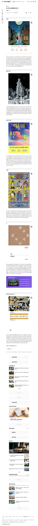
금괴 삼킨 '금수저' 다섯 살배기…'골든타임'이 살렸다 (21, 373)
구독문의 (16, 516)
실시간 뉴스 (14, 1)
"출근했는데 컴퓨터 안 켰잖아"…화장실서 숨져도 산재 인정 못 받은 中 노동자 (25, 283)
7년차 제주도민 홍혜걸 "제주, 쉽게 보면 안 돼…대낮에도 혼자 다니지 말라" (21, 386)
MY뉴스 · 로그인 (29, 1)
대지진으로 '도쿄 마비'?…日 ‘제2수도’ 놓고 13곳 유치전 (21, 493)
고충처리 (32, 516)
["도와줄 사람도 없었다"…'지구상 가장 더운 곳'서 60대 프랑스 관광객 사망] (26, 466)
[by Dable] (27, 475)
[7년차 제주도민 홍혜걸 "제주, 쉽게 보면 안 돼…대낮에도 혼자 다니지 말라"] (11, 387)
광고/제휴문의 (6, 516)
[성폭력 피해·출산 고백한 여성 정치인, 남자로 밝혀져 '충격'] (12, 503)
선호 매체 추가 (16, 12)
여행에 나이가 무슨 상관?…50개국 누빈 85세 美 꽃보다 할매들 (21, 377)
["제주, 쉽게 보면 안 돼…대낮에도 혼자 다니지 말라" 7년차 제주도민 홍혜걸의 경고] (26, 457)
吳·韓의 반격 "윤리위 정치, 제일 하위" (21, 497)
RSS (21, 516)
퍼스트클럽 (13, 516)
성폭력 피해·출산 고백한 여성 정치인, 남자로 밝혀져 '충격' (21, 369)
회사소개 (3, 516)
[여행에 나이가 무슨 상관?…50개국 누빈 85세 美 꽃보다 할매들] (11, 378)
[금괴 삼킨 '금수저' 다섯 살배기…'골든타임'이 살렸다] (11, 374)
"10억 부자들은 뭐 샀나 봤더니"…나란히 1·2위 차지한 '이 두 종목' (25, 279)
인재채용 (10, 516)
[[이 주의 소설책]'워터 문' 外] (19, 36)
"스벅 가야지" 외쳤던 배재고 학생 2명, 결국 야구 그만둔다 (22, 381)
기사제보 (19, 516)
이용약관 (29, 516)
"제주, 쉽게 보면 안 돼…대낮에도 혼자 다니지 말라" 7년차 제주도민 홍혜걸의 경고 (25, 285)
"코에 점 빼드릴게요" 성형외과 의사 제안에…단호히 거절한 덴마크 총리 (25, 281)
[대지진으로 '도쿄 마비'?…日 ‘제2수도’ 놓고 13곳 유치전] (12, 494)
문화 (6, 6)
